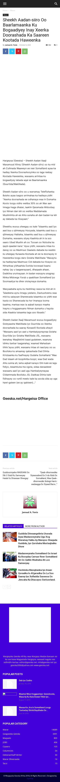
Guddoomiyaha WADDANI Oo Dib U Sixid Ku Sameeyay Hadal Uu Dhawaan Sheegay (16, 475)
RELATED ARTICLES (13, 526)
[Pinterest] (18, 51)
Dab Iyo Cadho (25, 680)
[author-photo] (30, 508)
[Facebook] (5, 51)
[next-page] (9, 587)
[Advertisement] (30, 138)
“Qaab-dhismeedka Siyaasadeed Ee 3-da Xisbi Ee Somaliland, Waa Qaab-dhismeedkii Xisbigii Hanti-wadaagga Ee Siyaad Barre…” (43, 478)
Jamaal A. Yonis (11, 45)
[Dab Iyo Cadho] (10, 684)
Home (5, 10)
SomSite (30, 778)
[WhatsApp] (25, 51)
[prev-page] (4, 587)
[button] (4, 4)
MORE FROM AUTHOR (35, 526)
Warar (12, 10)
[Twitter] (12, 51)
